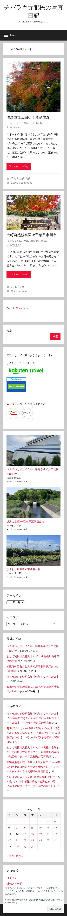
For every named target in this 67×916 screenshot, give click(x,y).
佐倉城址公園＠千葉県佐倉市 (30, 117)
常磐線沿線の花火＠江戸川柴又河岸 (27, 762)
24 (40, 840)
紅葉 (22, 178)
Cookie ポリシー (12, 903)
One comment (19, 291)
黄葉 (28, 178)
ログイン (12, 878)
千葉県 (14, 178)
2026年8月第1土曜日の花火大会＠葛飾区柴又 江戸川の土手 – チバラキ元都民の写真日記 (33, 767)
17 (40, 833)
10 (40, 827)
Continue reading (18, 166)
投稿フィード (14, 883)
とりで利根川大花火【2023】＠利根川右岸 (31, 747)
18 (48, 833)
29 (25, 846)
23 (32, 840)
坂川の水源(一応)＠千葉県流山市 (25, 521)
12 (55, 827)
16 (32, 833)
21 (17, 840)
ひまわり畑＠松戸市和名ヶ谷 (23, 569)
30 (32, 846)
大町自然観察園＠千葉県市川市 (32, 235)
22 (25, 840)
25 (48, 840)
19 (55, 833)
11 (48, 827)
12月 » (19, 855)
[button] (55, 909)
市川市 (14, 286)
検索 (9, 330)
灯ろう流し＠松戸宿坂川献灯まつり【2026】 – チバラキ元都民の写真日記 (33, 737)
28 (17, 846)
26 (55, 840)
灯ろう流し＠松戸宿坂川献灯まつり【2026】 (33, 676)
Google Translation (18, 308)
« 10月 (10, 855)
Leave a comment (21, 182)
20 (9, 840)
